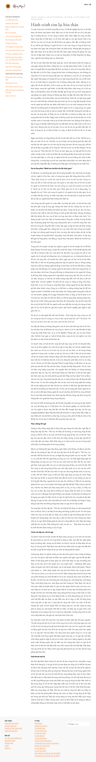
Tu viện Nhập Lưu (40, 748)
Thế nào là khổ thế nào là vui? (15, 50)
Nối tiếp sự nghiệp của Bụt (14, 54)
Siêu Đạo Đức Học (11, 83)
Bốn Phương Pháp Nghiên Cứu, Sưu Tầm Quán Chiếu (13, 58)
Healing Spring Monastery (43, 741)
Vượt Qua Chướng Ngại (13, 67)
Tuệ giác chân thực (11, 43)
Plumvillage (38, 723)
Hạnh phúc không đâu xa (13, 70)
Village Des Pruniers (41, 726)
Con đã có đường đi (12, 17)
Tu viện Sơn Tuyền (40, 751)
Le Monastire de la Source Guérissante (47, 743)
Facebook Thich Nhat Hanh (13, 728)
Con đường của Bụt (11, 20)
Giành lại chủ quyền (11, 23)
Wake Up (7, 748)
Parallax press (9, 743)
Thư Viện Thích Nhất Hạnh (13, 738)
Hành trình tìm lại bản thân (14, 74)
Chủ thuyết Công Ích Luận (13, 86)
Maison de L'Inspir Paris (42, 746)
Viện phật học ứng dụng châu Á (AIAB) (47, 756)
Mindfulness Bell (10, 741)
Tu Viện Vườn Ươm (41, 731)
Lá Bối (7, 746)
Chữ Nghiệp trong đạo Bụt (14, 47)
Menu (86, 4)
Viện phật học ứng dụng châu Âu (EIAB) (47, 753)
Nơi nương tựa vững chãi (13, 40)
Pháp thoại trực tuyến (11, 723)
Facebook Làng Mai (11, 731)
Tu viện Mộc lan (40, 736)
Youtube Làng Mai (10, 726)
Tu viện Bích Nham (41, 738)
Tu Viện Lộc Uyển (40, 733)
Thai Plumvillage (40, 728)
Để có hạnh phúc (10, 33)
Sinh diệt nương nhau (12, 63)
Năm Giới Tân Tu (10, 96)
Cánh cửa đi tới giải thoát (13, 36)
